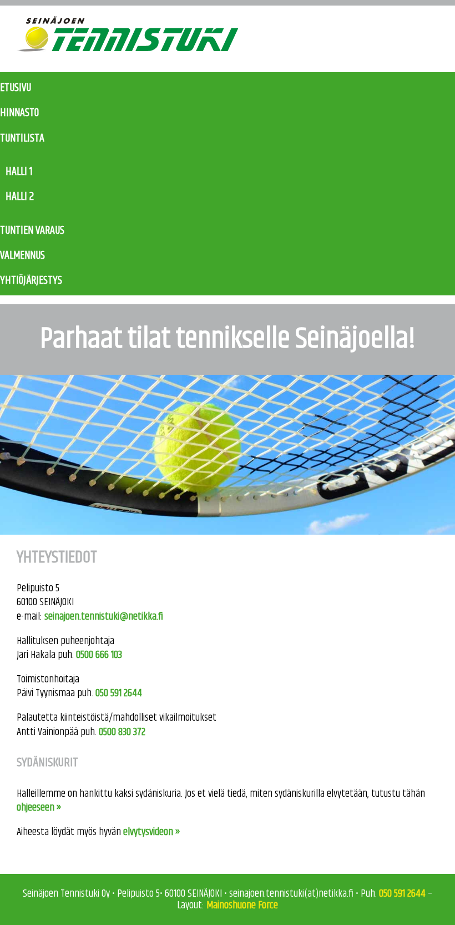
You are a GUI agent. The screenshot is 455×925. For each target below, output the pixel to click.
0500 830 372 (122, 732)
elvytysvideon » (151, 832)
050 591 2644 (118, 693)
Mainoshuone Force (242, 905)
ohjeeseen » (39, 808)
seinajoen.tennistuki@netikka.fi (103, 617)
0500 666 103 (99, 655)
